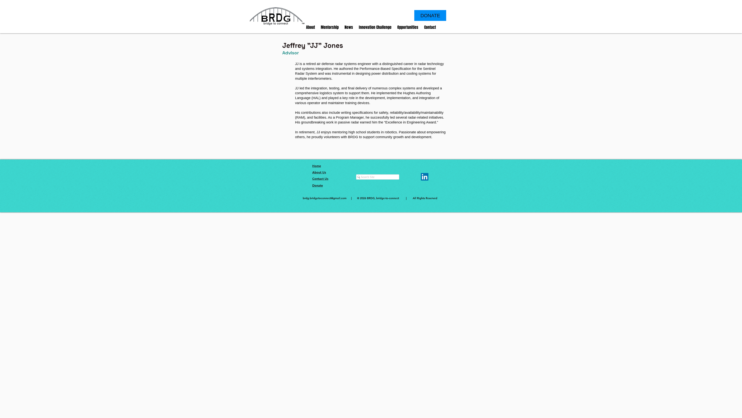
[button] (310, 27)
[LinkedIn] (424, 177)
